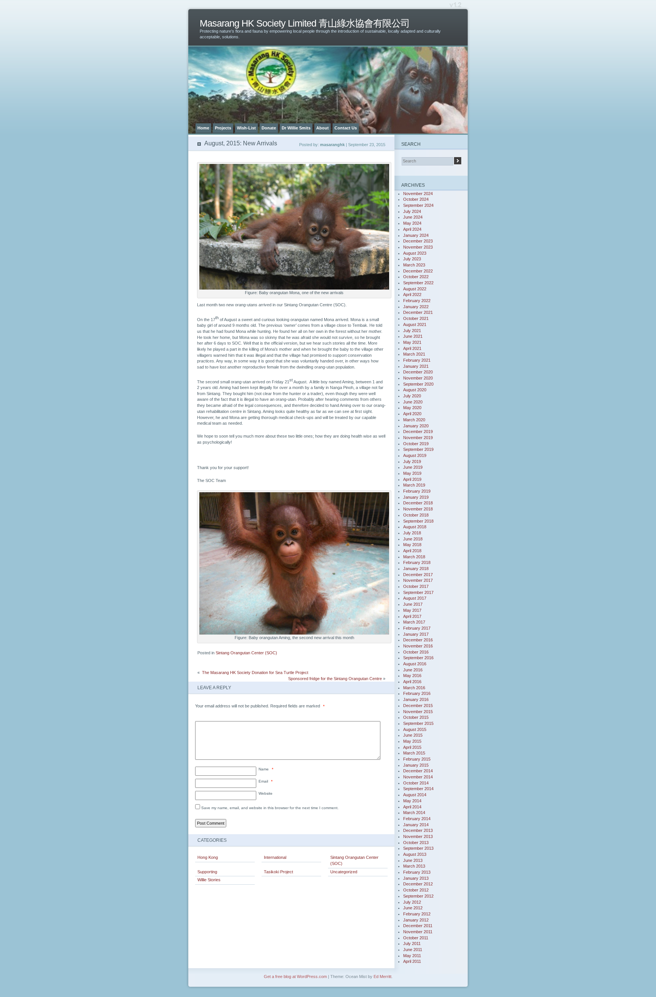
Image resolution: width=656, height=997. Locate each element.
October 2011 (415, 938)
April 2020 (412, 413)
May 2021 (412, 342)
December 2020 (418, 372)
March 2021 (414, 354)
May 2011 (412, 955)
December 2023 (418, 241)
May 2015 (412, 741)
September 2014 (418, 788)
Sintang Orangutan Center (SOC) (246, 652)
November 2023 (418, 247)
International (275, 857)
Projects (223, 128)
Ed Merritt (382, 976)
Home (203, 128)
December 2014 (418, 771)
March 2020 (414, 419)
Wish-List (246, 128)
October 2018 (416, 515)
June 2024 (413, 217)
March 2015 (414, 753)
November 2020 (418, 378)
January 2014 (416, 824)
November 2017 (418, 580)
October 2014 (416, 783)
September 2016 (418, 657)
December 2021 (418, 312)
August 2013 (414, 854)
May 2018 (412, 544)
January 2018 (416, 568)
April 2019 (412, 479)
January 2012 (416, 920)
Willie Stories (209, 879)
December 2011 (417, 925)
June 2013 (413, 860)
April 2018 (412, 550)
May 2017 (412, 610)
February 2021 (416, 360)
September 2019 (418, 449)
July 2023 (412, 259)
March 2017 (414, 622)
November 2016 (418, 646)
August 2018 (414, 526)
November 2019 (418, 437)
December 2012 (418, 884)
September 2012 (418, 896)
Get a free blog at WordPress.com (295, 976)
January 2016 (416, 699)
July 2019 (412, 461)
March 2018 (414, 556)
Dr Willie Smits (296, 128)
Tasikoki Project (278, 871)
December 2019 (418, 431)
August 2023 (414, 253)
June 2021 (413, 336)
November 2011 (417, 931)
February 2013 (416, 872)
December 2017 (418, 574)
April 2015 (412, 747)
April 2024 (412, 229)
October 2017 (416, 586)
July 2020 (412, 396)
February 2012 (416, 914)
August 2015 (414, 729)
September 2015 (418, 723)
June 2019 (413, 467)
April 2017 (412, 616)
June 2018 (413, 539)
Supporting (207, 871)
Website (266, 793)
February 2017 (416, 628)
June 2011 (412, 949)
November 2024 (418, 193)
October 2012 (416, 890)
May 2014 (412, 801)
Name (266, 769)
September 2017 (418, 592)
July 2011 (412, 943)
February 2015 (416, 759)
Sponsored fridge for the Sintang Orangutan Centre (335, 678)
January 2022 (416, 306)
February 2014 (416, 818)
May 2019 (412, 473)
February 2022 (416, 300)
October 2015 (416, 717)
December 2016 (418, 640)
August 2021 (414, 324)
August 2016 (414, 664)
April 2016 (412, 681)
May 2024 (412, 223)
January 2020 (416, 426)
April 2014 (412, 807)
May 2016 (412, 675)
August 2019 (414, 455)
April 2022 (412, 294)
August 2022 (414, 289)
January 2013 (416, 878)
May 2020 (412, 407)
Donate (269, 128)
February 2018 (416, 562)
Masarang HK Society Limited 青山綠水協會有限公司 (305, 23)
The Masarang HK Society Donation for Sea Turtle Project (254, 672)
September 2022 (418, 282)
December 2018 (418, 503)
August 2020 (414, 389)
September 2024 (418, 205)
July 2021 (412, 330)
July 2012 (412, 902)
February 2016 (416, 693)
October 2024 (416, 199)
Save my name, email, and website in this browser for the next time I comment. (270, 808)
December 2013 (418, 830)
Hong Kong (207, 857)
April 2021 (412, 348)
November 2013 (418, 836)
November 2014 (418, 777)
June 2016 (413, 670)
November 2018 (418, 509)
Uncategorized (343, 871)
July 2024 (412, 211)
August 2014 (414, 794)
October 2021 (416, 318)
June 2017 (413, 604)
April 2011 (412, 961)
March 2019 (414, 485)
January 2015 (416, 765)
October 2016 (416, 652)
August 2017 (414, 598)
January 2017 (416, 634)
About (322, 128)
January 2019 (416, 497)
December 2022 (418, 271)
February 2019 (416, 491)
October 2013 (416, 842)
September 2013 (418, 848)
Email (266, 781)
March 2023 (414, 265)
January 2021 (416, 366)
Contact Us (345, 128)
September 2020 (418, 384)
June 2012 (413, 908)
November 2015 (418, 711)
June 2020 (413, 402)
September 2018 (418, 521)
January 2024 (416, 235)
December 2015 (418, 705)
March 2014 (414, 812)
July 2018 (412, 533)
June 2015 (413, 735)
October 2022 (416, 276)
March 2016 (414, 687)
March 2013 (414, 866)
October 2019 (416, 443)
